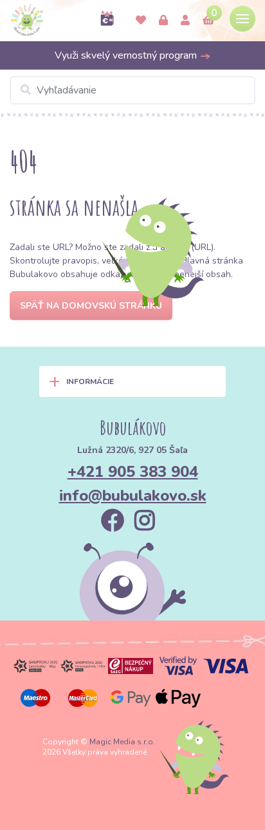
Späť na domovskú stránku (91, 306)
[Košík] (208, 20)
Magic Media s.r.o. (122, 742)
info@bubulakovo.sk (132, 495)
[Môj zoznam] (141, 20)
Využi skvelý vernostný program (127, 55)
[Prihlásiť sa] (163, 20)
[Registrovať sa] (185, 20)
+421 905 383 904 (133, 471)
